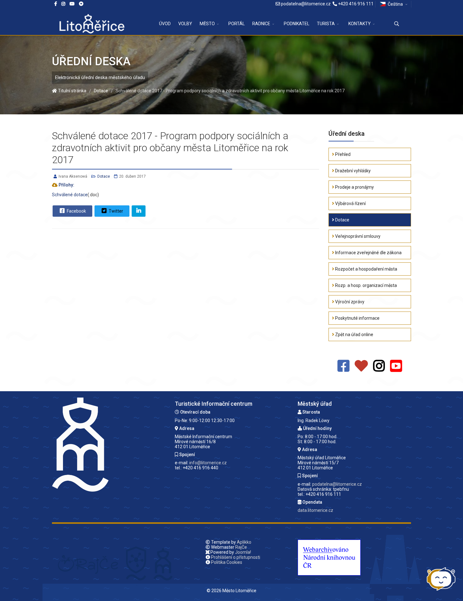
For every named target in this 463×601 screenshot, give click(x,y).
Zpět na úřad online (353, 334)
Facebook (76, 211)
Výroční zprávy (349, 301)
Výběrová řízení (350, 203)
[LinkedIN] (139, 211)
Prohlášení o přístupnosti (235, 557)
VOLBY (185, 23)
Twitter (115, 211)
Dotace (103, 176)
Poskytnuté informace (357, 318)
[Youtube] (72, 3)
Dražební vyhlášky (352, 170)
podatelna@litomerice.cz (306, 3)
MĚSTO (207, 23)
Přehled (342, 154)
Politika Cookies (226, 562)
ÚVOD (165, 23)
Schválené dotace (70, 194)
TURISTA (326, 23)
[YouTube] (396, 366)
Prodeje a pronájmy (354, 187)
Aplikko (244, 542)
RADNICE (261, 23)
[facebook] (55, 3)
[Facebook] (81, 3)
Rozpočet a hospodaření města (365, 269)
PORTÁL (236, 23)
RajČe (241, 547)
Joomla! (243, 552)
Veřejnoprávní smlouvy (357, 236)
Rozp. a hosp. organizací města (365, 285)
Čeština (395, 4)
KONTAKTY (359, 23)
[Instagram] (63, 3)
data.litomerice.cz (315, 510)
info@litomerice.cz (208, 462)
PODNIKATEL (296, 23)
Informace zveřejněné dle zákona (368, 252)
